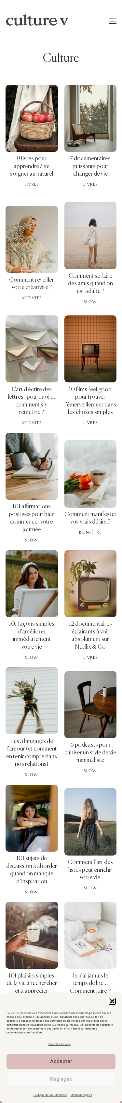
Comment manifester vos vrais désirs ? (90, 518)
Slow (90, 301)
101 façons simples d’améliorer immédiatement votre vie (31, 635)
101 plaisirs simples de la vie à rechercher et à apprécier (32, 983)
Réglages (61, 1079)
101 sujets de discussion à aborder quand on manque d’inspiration (31, 870)
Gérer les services (59, 1044)
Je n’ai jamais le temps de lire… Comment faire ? (90, 983)
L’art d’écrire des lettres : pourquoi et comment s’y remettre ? (31, 401)
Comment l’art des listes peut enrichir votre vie (90, 870)
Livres (31, 184)
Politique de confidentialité (50, 1094)
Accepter (61, 1061)
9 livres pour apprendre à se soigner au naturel (31, 166)
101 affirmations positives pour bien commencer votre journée (32, 518)
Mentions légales (81, 1094)
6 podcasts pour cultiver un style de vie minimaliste (90, 752)
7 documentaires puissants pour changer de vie (90, 166)
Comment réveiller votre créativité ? (31, 284)
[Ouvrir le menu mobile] (112, 21)
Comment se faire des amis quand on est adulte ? (90, 283)
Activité (31, 298)
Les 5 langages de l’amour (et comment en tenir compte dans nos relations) (31, 752)
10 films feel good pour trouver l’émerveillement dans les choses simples (90, 401)
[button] (112, 1001)
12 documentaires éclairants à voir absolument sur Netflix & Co (90, 635)
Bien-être (90, 532)
